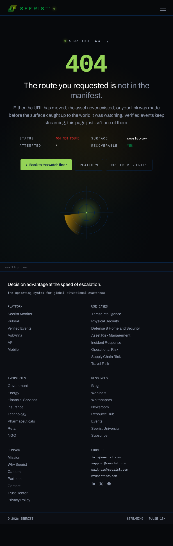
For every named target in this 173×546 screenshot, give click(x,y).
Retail (12, 428)
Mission (14, 457)
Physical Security (105, 321)
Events (96, 421)
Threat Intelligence (106, 314)
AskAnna (15, 335)
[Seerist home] (31, 8)
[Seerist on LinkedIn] (93, 484)
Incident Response (106, 342)
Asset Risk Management (110, 335)
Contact (14, 486)
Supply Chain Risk (106, 357)
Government (18, 386)
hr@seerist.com (104, 476)
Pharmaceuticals (21, 421)
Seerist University (105, 428)
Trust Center (17, 493)
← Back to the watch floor (46, 165)
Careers (14, 472)
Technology (17, 414)
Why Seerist (17, 464)
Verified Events (20, 328)
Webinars (98, 393)
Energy (13, 393)
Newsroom (100, 407)
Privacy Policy (19, 500)
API (11, 342)
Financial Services (22, 400)
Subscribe (99, 435)
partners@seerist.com (109, 469)
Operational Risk (104, 349)
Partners (14, 479)
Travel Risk (100, 364)
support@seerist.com (108, 463)
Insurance (15, 407)
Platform (89, 164)
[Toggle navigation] (163, 8)
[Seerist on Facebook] (109, 484)
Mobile (13, 349)
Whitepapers (101, 400)
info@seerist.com (106, 457)
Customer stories (129, 164)
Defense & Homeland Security (115, 328)
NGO (12, 435)
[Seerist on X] (101, 484)
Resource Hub (102, 414)
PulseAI (14, 321)
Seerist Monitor (20, 314)
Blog (95, 386)
